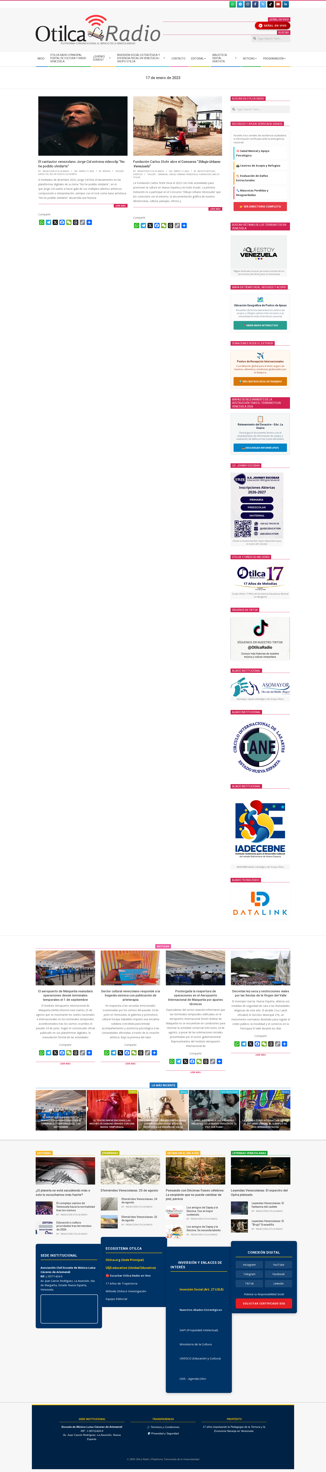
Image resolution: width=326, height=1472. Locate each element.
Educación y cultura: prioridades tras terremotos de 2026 (73, 1226)
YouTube (278, 1264)
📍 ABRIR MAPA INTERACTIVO (260, 325)
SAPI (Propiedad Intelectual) (199, 1330)
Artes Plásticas (206, 171)
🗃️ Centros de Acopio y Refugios (258, 165)
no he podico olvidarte (63, 174)
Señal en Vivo (273, 25)
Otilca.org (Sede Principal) (125, 1260)
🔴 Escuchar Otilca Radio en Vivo (128, 1275)
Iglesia (183, 1091)
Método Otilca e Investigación (126, 1291)
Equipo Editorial (116, 1299)
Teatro (132, 1091)
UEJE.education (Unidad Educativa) (131, 1268)
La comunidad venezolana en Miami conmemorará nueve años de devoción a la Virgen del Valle (163, 1123)
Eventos (137, 174)
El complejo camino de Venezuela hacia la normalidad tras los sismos (75, 1207)
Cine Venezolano (229, 1091)
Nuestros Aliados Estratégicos (201, 1310)
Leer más (120, 205)
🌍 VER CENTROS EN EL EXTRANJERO (260, 381)
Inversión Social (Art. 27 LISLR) (202, 1289)
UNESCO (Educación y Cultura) (200, 1358)
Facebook (278, 1274)
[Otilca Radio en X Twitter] (263, 4)
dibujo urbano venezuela (183, 174)
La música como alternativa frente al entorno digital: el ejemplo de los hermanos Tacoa (265, 1123)
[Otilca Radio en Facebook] (255, 4)
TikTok (249, 1283)
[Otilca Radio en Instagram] (247, 4)
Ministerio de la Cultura (196, 1344)
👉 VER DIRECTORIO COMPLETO (260, 206)
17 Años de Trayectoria (121, 1283)
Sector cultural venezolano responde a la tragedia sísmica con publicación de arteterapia (130, 995)
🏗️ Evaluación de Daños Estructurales (252, 178)
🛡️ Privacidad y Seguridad (163, 1433)
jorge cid (43, 174)
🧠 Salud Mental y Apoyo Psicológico (252, 153)
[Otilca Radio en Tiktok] (270, 4)
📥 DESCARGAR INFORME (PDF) (260, 447)
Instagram (249, 1264)
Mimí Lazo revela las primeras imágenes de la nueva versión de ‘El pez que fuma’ (214, 1123)
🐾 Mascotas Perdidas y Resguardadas (252, 193)
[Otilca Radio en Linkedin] (285, 4)
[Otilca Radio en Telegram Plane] (240, 4)
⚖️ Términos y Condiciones (163, 1427)
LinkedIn (278, 1283)
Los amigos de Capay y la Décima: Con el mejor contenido (202, 1211)
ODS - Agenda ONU (193, 1379)
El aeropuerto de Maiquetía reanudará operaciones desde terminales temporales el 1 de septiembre (65, 995)
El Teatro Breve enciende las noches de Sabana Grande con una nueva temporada (112, 1123)
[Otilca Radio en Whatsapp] (232, 4)
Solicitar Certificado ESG (264, 1303)
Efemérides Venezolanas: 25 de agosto (129, 1190)
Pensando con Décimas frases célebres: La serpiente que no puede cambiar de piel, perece (195, 1194)
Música (106, 171)
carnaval (163, 174)
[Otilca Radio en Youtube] (278, 4)
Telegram (249, 1274)
